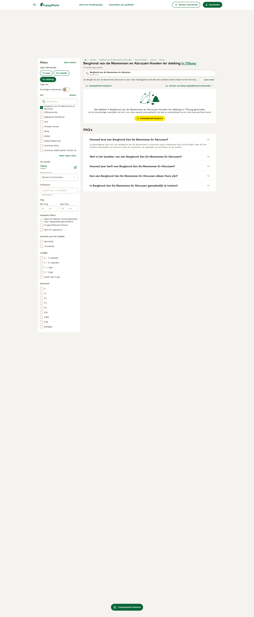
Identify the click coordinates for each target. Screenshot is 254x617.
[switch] (66, 89)
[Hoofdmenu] (34, 4)
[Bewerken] (75, 167)
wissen (72, 95)
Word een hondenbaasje (91, 5)
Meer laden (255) (67, 156)
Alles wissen (70, 62)
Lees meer (209, 80)
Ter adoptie (61, 73)
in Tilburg (189, 63)
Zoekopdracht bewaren (100, 86)
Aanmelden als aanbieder (121, 5)
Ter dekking (48, 79)
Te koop (46, 73)
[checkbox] (41, 107)
